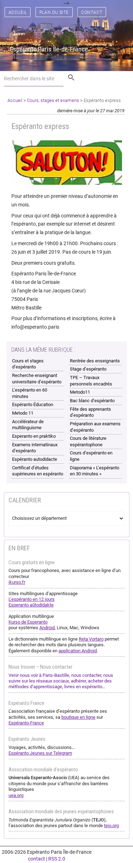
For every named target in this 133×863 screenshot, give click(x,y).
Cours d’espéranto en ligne (91, 456)
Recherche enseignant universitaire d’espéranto (36, 378)
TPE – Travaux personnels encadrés (91, 381)
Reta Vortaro (91, 639)
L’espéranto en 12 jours (32, 599)
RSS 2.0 (56, 859)
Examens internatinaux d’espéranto (34, 448)
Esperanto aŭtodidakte (31, 605)
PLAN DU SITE (54, 12)
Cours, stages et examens (53, 100)
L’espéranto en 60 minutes (29, 393)
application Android (78, 650)
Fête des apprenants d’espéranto (90, 412)
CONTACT (91, 12)
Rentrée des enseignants (95, 360)
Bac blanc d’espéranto (92, 400)
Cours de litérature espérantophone (88, 441)
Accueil (14, 100)
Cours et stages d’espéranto (28, 364)
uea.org (16, 795)
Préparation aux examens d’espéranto (95, 427)
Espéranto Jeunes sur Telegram (40, 753)
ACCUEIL (18, 12)
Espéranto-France (26, 723)
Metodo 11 (22, 413)
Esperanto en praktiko (34, 436)
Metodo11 (80, 392)
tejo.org (111, 825)
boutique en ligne (78, 717)
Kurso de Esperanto (28, 622)
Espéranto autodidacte (34, 459)
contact (36, 859)
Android (47, 627)
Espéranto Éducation (32, 404)
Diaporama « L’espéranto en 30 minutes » (94, 471)
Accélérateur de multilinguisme (28, 425)
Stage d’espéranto (88, 369)
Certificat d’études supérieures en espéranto (37, 471)
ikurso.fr (17, 582)
